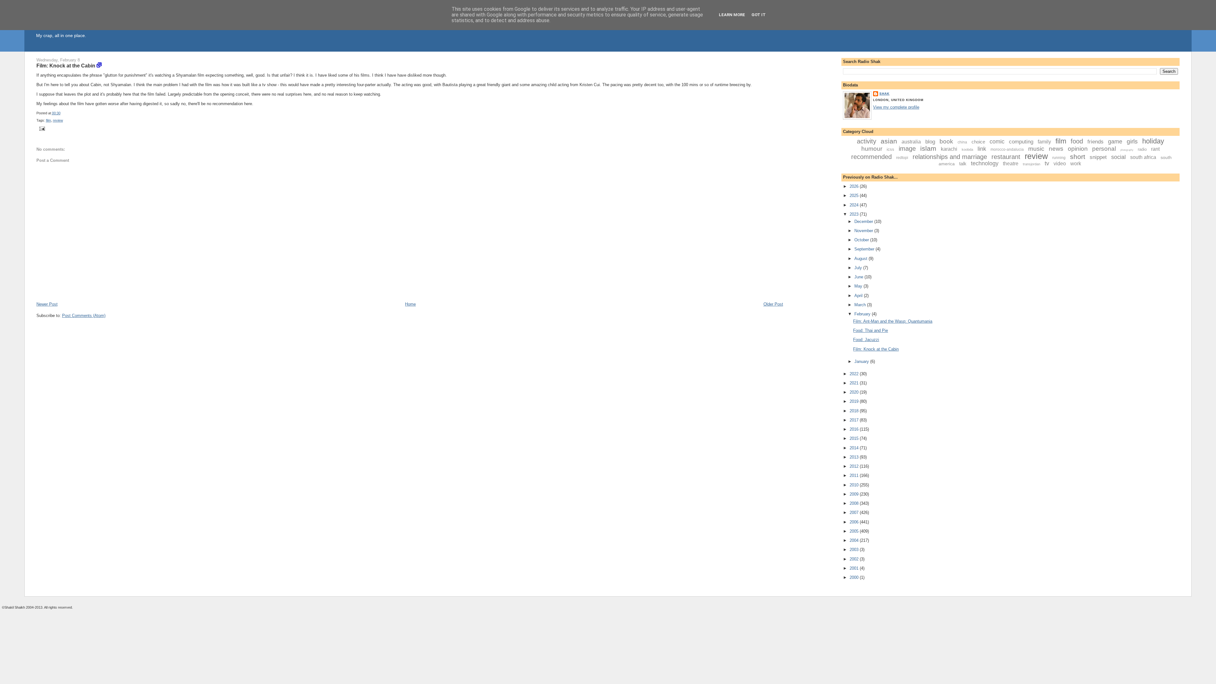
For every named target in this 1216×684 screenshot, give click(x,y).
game (1115, 141)
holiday (1153, 141)
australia (911, 141)
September (865, 249)
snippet (1098, 157)
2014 (855, 448)
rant (1155, 149)
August (861, 258)
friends (1095, 142)
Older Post (773, 304)
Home (410, 304)
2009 (855, 494)
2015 (855, 438)
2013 (855, 457)
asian (889, 141)
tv (1047, 163)
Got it (758, 14)
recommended (871, 156)
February (863, 314)
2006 (855, 522)
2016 (855, 429)
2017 (855, 420)
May (859, 286)
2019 (855, 401)
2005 (855, 531)
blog (930, 142)
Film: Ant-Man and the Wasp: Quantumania (892, 321)
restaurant (1005, 156)
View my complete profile (896, 107)
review (58, 120)
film (48, 120)
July (858, 267)
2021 (855, 383)
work (1075, 163)
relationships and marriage (950, 156)
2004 (855, 540)
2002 (855, 559)
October (862, 240)
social (1118, 157)
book (946, 141)
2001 (855, 568)
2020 (855, 392)
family (1044, 141)
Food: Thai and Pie (870, 330)
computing (1021, 142)
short (1077, 156)
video (1060, 163)
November (864, 230)
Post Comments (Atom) (83, 315)
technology (984, 163)
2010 (855, 485)
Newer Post (47, 304)
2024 (855, 205)
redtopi (902, 157)
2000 (855, 577)
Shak (884, 93)
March (860, 304)
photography (1126, 150)
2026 (855, 186)
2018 (855, 410)
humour (871, 148)
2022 (855, 373)
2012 (855, 466)
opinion (1078, 148)
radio (1142, 149)
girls (1132, 141)
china (962, 142)
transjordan (1031, 164)
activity (866, 141)
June (859, 277)
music (1036, 148)
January (862, 361)
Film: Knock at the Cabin (65, 65)
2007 (855, 512)
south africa (1143, 157)
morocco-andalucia (1007, 149)
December (864, 221)
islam (928, 148)
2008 (855, 503)
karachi (949, 149)
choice (978, 141)
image (907, 148)
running (1059, 157)
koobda (967, 149)
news (1056, 148)
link (982, 149)
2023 (855, 214)
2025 (855, 195)
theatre (1010, 163)
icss (890, 149)
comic (997, 141)
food (1077, 141)
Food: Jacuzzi (866, 339)
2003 (855, 549)
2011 (855, 475)
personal (1104, 148)
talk (962, 163)
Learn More (732, 14)
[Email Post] (41, 128)
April (859, 295)
